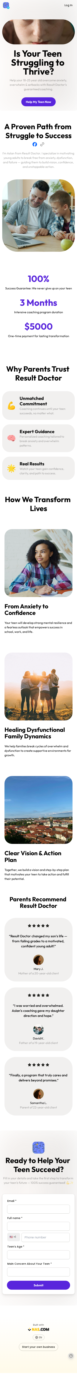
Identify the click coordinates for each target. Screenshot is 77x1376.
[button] (38, 1337)
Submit (38, 1285)
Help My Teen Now (38, 102)
